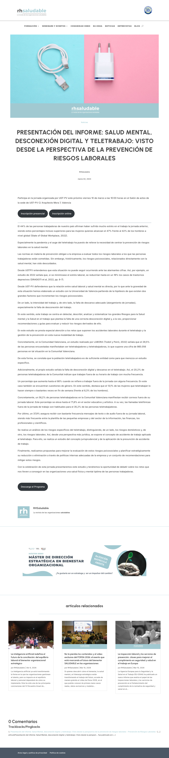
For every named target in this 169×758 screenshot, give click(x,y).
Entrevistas (125, 26)
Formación (30, 26)
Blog (137, 26)
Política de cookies (57, 753)
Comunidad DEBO (80, 26)
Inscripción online (61, 213)
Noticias (110, 26)
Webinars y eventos (53, 26)
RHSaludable (19, 668)
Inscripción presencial (33, 213)
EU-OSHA (97, 26)
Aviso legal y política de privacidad (32, 753)
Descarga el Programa (33, 486)
